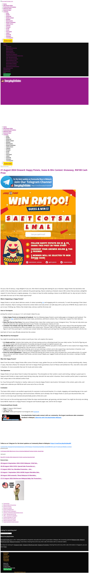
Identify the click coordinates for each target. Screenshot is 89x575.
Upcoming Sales (6, 71)
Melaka (8, 19)
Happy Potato (32, 447)
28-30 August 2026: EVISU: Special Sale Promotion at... (18, 466)
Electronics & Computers (11, 54)
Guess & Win (24, 447)
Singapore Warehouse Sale (30, 545)
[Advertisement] (42, 94)
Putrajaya (9, 31)
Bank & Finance (9, 49)
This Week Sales (6, 69)
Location (5, 11)
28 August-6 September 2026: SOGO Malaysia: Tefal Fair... (19, 463)
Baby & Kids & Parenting (11, 48)
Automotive (8, 46)
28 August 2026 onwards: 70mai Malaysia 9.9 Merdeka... (19, 475)
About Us (5, 563)
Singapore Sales (18, 545)
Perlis (7, 30)
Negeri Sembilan (11, 22)
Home (5, 4)
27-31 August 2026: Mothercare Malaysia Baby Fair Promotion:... (21, 478)
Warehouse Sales (8, 5)
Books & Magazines (10, 52)
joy (43, 302)
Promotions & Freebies (9, 7)
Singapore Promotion (43, 545)
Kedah (8, 14)
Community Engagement (8, 447)
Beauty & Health (9, 51)
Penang (8, 27)
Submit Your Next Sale (9, 568)
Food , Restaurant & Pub (11, 57)
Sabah (8, 33)
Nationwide (9, 21)
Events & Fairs (7, 10)
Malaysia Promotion (15, 541)
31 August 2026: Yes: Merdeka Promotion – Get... (16, 469)
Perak (7, 28)
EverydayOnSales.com (6, 539)
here (5, 547)
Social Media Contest (65, 447)
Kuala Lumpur (10, 18)
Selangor (8, 36)
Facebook (36, 411)
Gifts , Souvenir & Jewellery (12, 58)
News (4, 72)
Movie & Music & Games (11, 63)
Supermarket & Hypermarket (12, 66)
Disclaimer (6, 565)
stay (12, 319)
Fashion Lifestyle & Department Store (14, 55)
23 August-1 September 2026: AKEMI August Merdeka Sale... (20, 472)
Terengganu (9, 37)
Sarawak (8, 34)
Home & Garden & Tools (11, 60)
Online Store (9, 24)
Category (5, 45)
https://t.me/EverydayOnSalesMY (60, 443)
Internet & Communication (12, 61)
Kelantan (8, 16)
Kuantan (39, 447)
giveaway (18, 447)
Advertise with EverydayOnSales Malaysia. (48, 417)
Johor (7, 13)
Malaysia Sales (7, 8)
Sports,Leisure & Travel (11, 65)
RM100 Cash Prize (54, 447)
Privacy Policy (6, 566)
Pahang (8, 25)
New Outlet (45, 447)
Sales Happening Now (8, 68)
